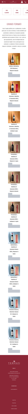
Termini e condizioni (14, 405)
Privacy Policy (14, 403)
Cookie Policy (14, 400)
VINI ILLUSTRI (7, 11)
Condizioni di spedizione (14, 408)
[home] (13, 2)
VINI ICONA (17, 11)
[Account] (22, 2)
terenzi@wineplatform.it (14, 389)
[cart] (25, 2)
